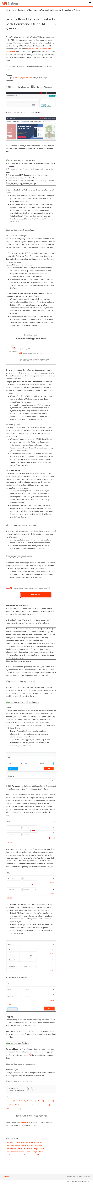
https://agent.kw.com (23, 78)
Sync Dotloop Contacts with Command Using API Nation (24, 1152)
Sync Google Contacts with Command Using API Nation (24, 1143)
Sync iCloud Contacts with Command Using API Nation (24, 1146)
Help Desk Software (73, 1182)
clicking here (25, 1122)
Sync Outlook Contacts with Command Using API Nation (24, 1155)
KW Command (31, 10)
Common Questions (18, 10)
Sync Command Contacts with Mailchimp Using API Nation (25, 1149)
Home (8, 10)
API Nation (6, 1177)
